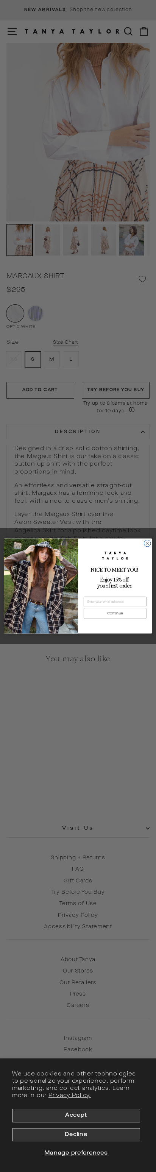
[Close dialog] (147, 543)
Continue (115, 613)
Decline (76, 1135)
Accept (76, 1115)
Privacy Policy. (69, 1096)
